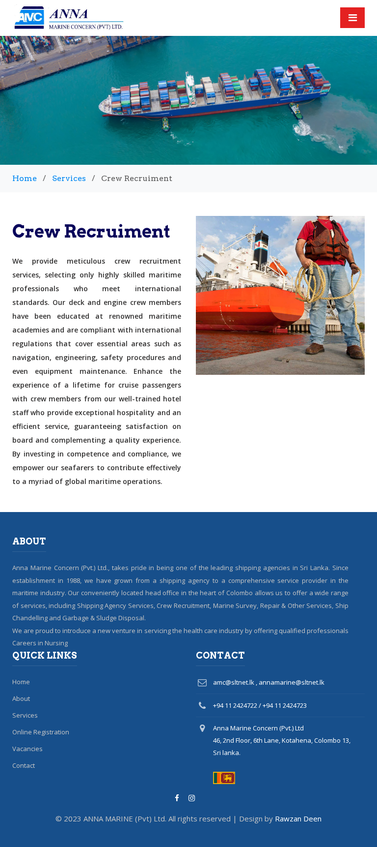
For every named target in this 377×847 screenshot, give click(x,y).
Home (24, 178)
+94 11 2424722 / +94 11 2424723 (260, 705)
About (21, 698)
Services (69, 178)
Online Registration (40, 731)
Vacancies (27, 748)
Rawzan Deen (298, 818)
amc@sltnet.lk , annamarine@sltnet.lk (268, 682)
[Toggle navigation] (352, 17)
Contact (23, 765)
